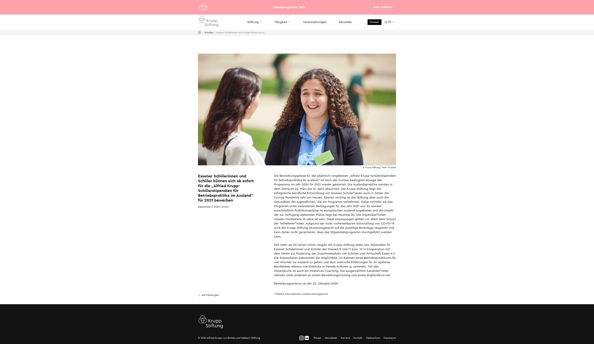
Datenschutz (373, 338)
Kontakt (374, 22)
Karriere (345, 338)
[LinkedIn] (306, 338)
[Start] (200, 32)
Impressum (390, 338)
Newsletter (331, 338)
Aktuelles (208, 32)
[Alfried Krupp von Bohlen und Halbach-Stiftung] (219, 22)
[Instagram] (301, 338)
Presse (317, 338)
